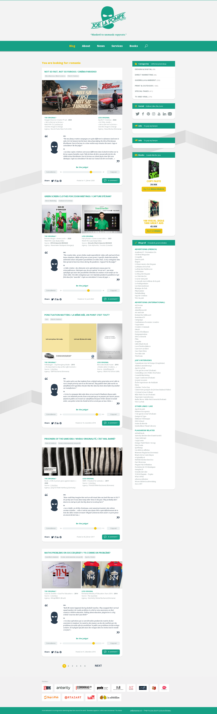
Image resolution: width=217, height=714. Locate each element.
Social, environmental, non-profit (69, 443)
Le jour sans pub (141, 279)
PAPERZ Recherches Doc (144, 460)
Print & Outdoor (73, 76)
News (101, 46)
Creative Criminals (142, 327)
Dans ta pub (139, 259)
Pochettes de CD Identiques (145, 467)
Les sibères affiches (142, 450)
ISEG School (139, 421)
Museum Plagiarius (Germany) (146, 453)
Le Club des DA (140, 276)
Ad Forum (139, 305)
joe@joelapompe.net (136, 710)
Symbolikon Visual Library (145, 426)
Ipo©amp (139, 448)
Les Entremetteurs (142, 286)
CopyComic (139, 440)
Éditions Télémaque (142, 419)
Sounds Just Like (141, 472)
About (86, 46)
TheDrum (139, 356)
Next (98, 665)
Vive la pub (139, 298)
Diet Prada (139, 445)
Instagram (153, 113)
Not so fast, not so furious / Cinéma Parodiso (70, 71)
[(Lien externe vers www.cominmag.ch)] (84, 688)
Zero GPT (138, 484)
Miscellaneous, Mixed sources (55, 76)
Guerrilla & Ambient (51, 557)
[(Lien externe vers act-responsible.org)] (132, 688)
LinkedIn (164, 113)
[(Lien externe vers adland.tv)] (154, 688)
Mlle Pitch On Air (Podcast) (145, 395)
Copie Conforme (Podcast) (145, 378)
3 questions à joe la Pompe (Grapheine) (150, 363)
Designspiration (141, 334)
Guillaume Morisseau (164, 710)
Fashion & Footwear (65, 201)
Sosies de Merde (141, 423)
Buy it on (153, 189)
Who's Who (139, 477)
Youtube (159, 113)
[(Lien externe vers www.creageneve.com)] (164, 688)
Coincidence (51, 172)
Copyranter (139, 324)
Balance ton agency (142, 411)
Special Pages (142, 91)
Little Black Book (141, 344)
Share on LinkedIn (58, 181)
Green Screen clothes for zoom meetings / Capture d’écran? (77, 196)
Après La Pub (140, 368)
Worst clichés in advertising (145, 481)
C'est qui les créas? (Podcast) (145, 370)
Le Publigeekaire (141, 283)
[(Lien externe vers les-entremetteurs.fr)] (110, 697)
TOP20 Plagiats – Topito (144, 474)
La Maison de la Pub (142, 267)
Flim (136, 339)
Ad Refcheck (139, 433)
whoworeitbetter (141, 479)
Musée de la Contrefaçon (144, 455)
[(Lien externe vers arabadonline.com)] (91, 697)
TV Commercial (57, 124)
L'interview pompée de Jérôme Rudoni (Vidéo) (153, 390)
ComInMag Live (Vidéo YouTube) (148, 373)
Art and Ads (139, 312)
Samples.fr (139, 469)
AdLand (138, 308)
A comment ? (111, 180)
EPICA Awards (140, 337)
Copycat (113, 172)
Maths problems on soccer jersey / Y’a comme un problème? (77, 552)
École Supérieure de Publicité (146, 382)
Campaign (139, 320)
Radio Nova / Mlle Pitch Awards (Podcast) (150, 399)
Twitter (137, 113)
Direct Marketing (50, 201)
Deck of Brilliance (142, 332)
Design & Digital (143, 69)
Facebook (143, 113)
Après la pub (140, 409)
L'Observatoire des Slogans (145, 264)
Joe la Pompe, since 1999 (108, 17)
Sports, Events (90, 557)
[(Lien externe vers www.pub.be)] (103, 688)
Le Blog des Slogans (142, 274)
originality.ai (140, 457)
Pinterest (148, 113)
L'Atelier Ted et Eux (142, 387)
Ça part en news (141, 380)
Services (117, 46)
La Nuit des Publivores (143, 269)
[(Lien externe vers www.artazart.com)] (73, 697)
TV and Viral (141, 96)
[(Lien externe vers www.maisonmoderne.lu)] (119, 688)
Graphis (138, 341)
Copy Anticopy (140, 438)
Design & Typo (140, 416)
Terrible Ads (140, 354)
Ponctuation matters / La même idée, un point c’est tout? (77, 315)
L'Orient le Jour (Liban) (144, 392)
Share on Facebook (55, 181)
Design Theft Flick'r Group (145, 443)
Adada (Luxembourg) (143, 366)
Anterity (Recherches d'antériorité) (148, 436)
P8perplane (139, 291)
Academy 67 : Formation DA (145, 252)
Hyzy (137, 385)
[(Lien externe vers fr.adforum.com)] (143, 688)
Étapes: (137, 262)
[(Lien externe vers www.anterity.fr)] (64, 688)
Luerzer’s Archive (142, 349)
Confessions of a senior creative (147, 322)
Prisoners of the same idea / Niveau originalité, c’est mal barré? (79, 438)
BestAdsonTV (140, 317)
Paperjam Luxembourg (144, 397)
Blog (72, 46)
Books (133, 46)
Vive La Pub (139, 402)
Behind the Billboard (143, 315)
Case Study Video (58, 241)
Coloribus (54, 369)
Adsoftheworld (108, 369)
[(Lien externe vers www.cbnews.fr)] (48, 688)
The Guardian (92, 596)
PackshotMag (140, 293)
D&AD (137, 329)
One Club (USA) (141, 351)
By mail (170, 113)
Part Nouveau (140, 462)
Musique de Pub (141, 288)
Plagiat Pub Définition (143, 465)
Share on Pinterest (61, 181)
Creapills (138, 257)
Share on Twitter (52, 181)
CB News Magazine (142, 255)
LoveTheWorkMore (143, 346)
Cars (46, 319)
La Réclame (139, 271)
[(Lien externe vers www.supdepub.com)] (52, 697)
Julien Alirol (153, 710)
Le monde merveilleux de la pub (147, 281)
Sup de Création (141, 296)
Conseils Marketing (142, 375)
